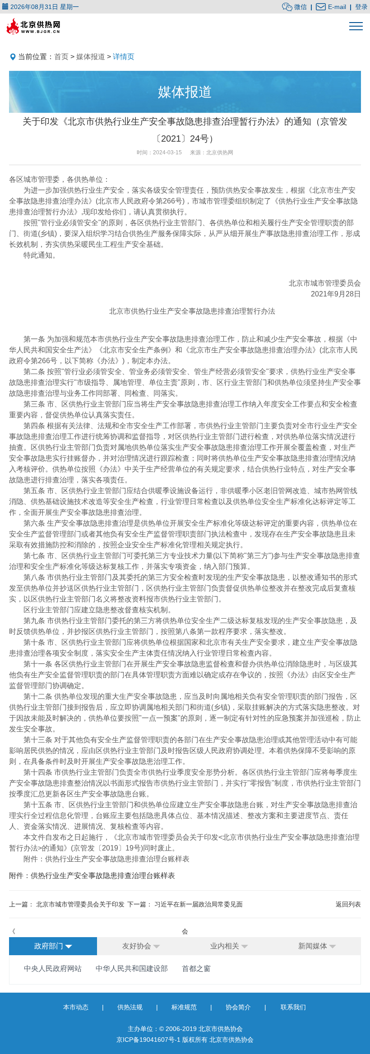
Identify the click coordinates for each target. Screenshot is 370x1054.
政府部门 (49, 946)
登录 (361, 6)
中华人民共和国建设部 (132, 968)
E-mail (336, 6)
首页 (61, 56)
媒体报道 (90, 56)
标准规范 (184, 1007)
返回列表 (348, 904)
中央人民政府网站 (53, 968)
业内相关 (225, 946)
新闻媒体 (313, 946)
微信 (299, 6)
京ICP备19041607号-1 (148, 1039)
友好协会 (137, 946)
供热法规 (130, 1007)
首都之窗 (196, 968)
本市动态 (75, 1007)
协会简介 (238, 1007)
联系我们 (293, 1007)
